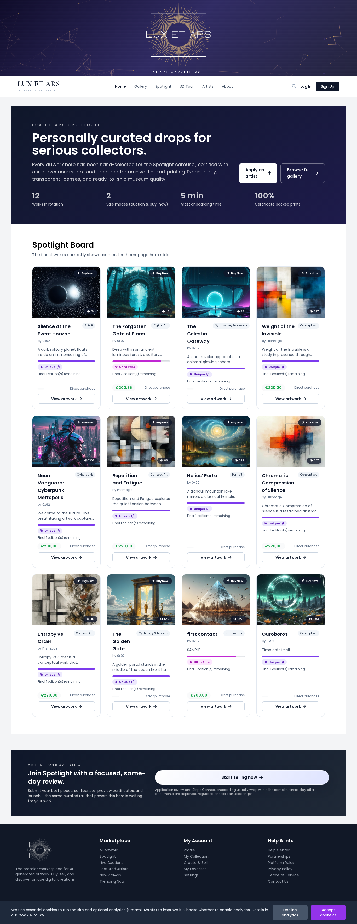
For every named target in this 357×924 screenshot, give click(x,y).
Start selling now (239, 777)
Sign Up (327, 86)
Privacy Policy (280, 869)
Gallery (140, 86)
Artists (208, 86)
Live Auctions (111, 862)
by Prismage (272, 340)
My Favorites (195, 869)
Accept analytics (328, 912)
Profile (189, 850)
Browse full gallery (298, 173)
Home (120, 86)
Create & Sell (196, 862)
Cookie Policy (31, 915)
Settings (191, 875)
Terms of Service (283, 875)
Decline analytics (290, 912)
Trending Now (112, 881)
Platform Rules (281, 862)
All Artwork (109, 850)
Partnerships (279, 856)
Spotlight (163, 86)
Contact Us (278, 881)
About (227, 86)
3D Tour (187, 86)
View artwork (64, 398)
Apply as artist (254, 173)
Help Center (279, 850)
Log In (306, 86)
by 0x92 (44, 340)
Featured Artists (114, 869)
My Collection (196, 856)
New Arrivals (110, 875)
